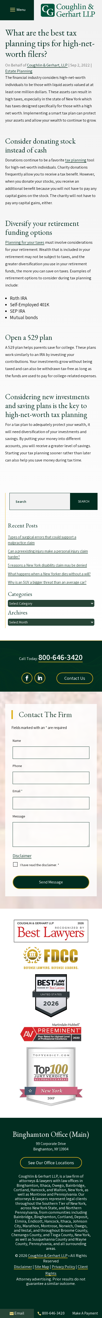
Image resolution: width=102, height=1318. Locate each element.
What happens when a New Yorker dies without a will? (49, 573)
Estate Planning (18, 71)
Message (19, 816)
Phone (17, 766)
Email (18, 791)
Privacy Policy (63, 1266)
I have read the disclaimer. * (39, 865)
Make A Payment (85, 1313)
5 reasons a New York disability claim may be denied (47, 565)
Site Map (42, 1266)
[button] (17, 9)
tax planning (75, 160)
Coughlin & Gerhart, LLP (47, 65)
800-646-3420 (60, 657)
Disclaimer (22, 855)
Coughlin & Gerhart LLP (48, 1255)
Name (17, 740)
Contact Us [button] (74, 678)
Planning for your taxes (24, 242)
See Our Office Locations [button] (51, 1162)
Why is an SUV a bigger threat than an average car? (47, 582)
